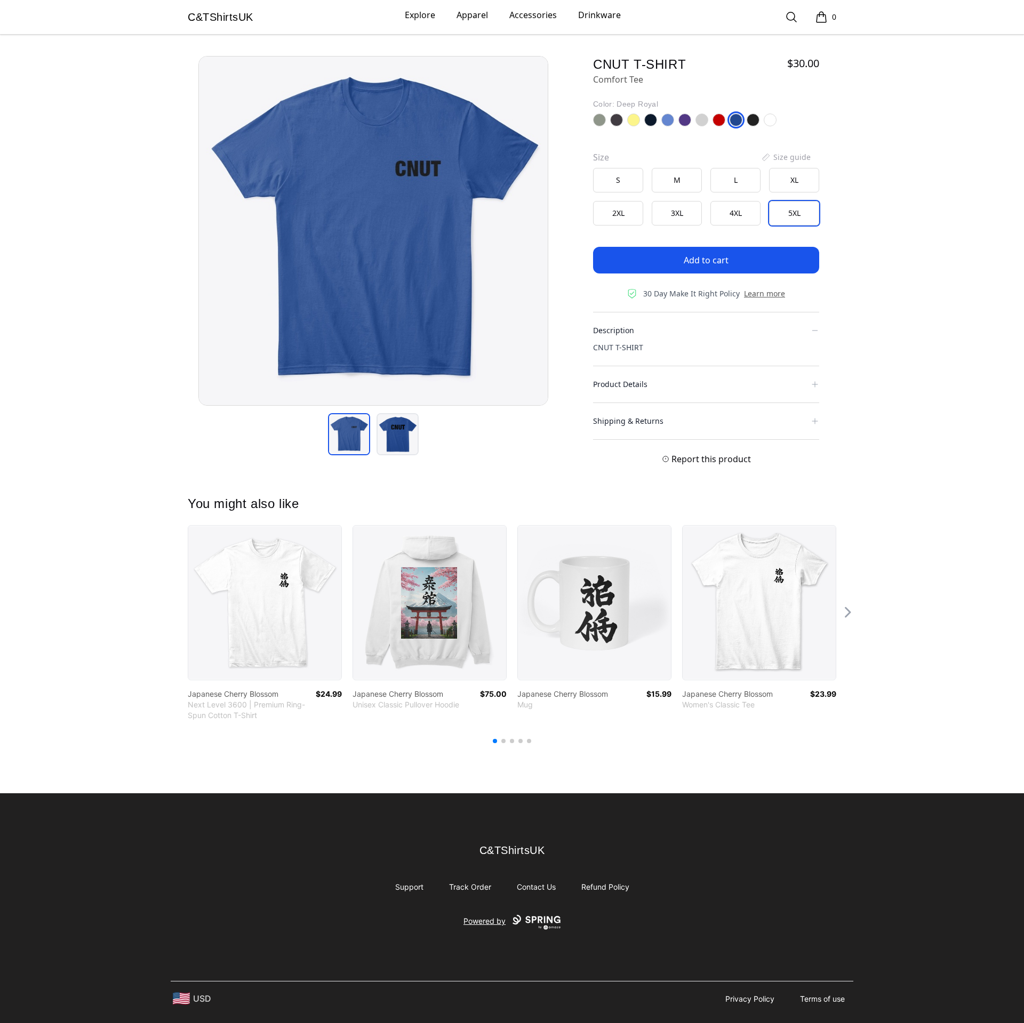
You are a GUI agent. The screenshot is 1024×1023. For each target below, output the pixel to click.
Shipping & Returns (628, 421)
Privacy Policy (749, 998)
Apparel (472, 15)
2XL (618, 213)
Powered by (484, 920)
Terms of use (822, 998)
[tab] (349, 434)
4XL (736, 213)
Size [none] (601, 157)
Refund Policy (605, 886)
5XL (794, 213)
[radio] (618, 180)
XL (794, 180)
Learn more (764, 293)
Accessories (533, 15)
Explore (420, 15)
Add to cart (706, 260)
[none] (786, 157)
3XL (677, 213)
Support (409, 886)
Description (613, 330)
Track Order (470, 886)
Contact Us (536, 886)
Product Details (620, 384)
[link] (264, 603)
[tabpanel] (373, 231)
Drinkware (599, 15)
